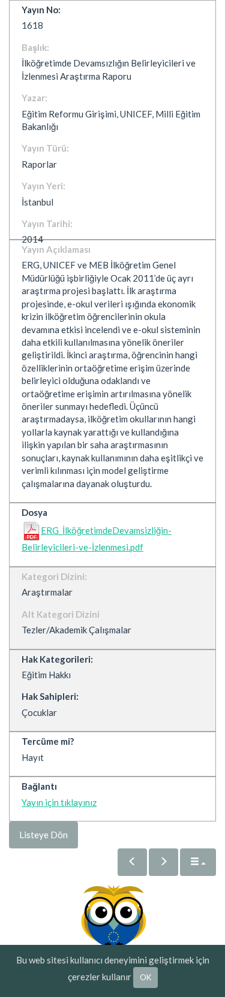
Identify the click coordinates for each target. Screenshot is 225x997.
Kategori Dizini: (54, 576)
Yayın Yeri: (43, 185)
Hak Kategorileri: (57, 659)
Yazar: (34, 97)
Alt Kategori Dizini (61, 614)
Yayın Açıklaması (56, 249)
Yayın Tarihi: (47, 223)
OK (145, 977)
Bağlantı (39, 786)
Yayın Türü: (45, 148)
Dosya (34, 512)
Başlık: (35, 47)
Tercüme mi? (48, 741)
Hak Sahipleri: (50, 696)
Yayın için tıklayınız (59, 802)
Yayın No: (41, 9)
